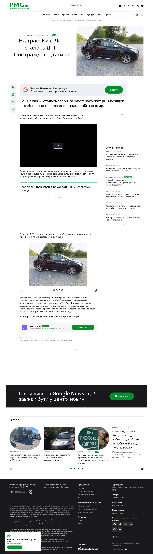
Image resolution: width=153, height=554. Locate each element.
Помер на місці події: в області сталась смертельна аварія (50, 316)
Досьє (80, 523)
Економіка (46, 15)
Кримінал (65, 15)
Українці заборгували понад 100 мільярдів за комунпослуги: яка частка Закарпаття (121, 182)
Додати (114, 90)
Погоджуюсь (15, 547)
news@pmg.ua (117, 505)
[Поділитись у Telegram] (13, 94)
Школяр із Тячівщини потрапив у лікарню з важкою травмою (123, 218)
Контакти (81, 497)
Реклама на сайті (84, 506)
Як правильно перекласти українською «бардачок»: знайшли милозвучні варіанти (122, 156)
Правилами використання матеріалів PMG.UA (42, 549)
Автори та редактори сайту (88, 494)
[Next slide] (95, 290)
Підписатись (83, 327)
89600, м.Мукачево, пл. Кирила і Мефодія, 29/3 (127, 489)
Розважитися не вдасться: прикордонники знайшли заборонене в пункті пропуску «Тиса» (93, 459)
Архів (80, 520)
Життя (74, 15)
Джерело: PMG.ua (26, 338)
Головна (53, 20)
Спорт (82, 15)
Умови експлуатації (85, 512)
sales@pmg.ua (117, 513)
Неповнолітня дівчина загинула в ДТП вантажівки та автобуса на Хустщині (25, 457)
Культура (90, 15)
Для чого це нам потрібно (14, 543)
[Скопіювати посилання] (13, 110)
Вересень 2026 (76, 6)
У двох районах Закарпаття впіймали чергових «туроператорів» (57, 457)
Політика (56, 15)
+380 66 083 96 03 (119, 497)
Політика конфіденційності (88, 509)
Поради (99, 15)
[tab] (54, 290)
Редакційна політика (85, 491)
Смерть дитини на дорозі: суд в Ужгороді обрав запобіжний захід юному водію (125, 439)
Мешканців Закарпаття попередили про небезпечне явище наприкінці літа (123, 195)
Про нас (81, 488)
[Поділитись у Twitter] (13, 102)
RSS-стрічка (120, 537)
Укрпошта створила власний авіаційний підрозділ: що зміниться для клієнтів (123, 207)
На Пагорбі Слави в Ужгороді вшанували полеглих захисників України (123, 169)
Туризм (108, 15)
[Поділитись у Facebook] (13, 87)
